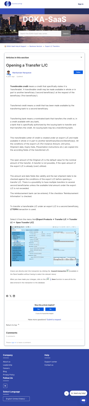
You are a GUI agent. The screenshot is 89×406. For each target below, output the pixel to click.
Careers (6, 368)
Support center (50, 362)
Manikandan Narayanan (21, 73)
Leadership (7, 365)
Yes (38, 309)
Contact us (48, 365)
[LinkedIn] (14, 296)
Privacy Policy (8, 375)
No (50, 309)
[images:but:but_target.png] (68, 271)
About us (6, 362)
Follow (78, 72)
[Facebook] (7, 296)
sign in (13, 342)
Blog (5, 371)
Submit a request (54, 319)
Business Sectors (36, 46)
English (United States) (15, 399)
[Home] (13, 6)
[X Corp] (11, 296)
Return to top (11, 325)
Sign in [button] (80, 4)
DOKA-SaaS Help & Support (16, 46)
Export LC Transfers (52, 46)
